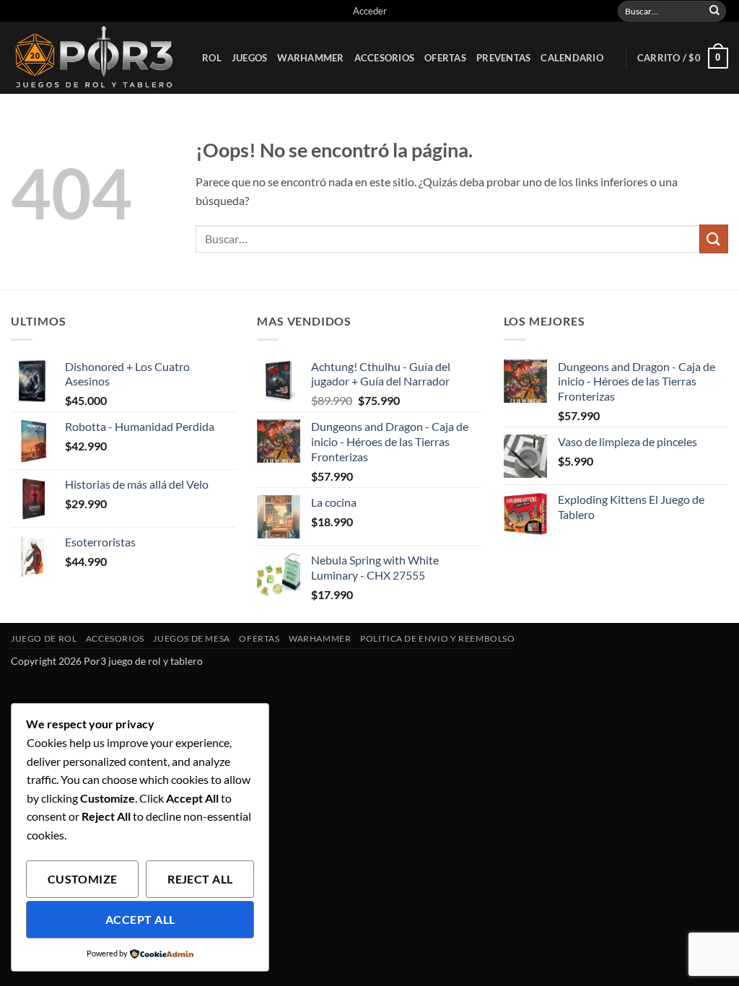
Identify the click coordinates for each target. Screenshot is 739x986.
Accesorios (384, 58)
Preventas (503, 58)
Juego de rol (43, 638)
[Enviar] (714, 11)
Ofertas (445, 58)
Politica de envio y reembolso (437, 638)
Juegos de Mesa (191, 638)
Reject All (200, 879)
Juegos (250, 58)
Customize (83, 879)
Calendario (572, 58)
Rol (212, 58)
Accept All (140, 919)
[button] (370, 11)
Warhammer (310, 58)
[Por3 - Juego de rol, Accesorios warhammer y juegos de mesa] (95, 57)
